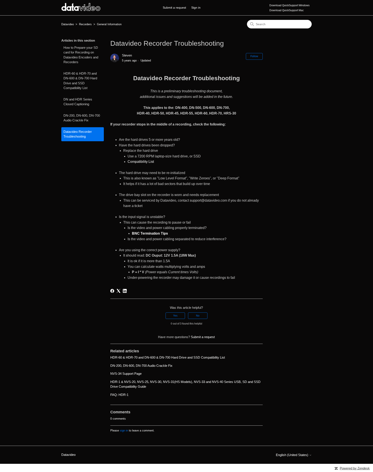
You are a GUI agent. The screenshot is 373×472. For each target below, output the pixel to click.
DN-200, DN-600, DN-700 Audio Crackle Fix (81, 118)
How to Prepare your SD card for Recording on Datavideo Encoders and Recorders (80, 55)
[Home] (80, 10)
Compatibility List (141, 161)
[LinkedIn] (125, 291)
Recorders (85, 24)
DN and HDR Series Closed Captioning (77, 101)
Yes (175, 315)
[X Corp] (118, 291)
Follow (254, 56)
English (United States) (292, 455)
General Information (109, 24)
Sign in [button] (196, 7)
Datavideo (67, 24)
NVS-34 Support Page (126, 373)
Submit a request (174, 7)
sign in (124, 430)
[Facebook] (112, 291)
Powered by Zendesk (355, 468)
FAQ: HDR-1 (119, 395)
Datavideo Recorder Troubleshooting (77, 134)
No (197, 315)
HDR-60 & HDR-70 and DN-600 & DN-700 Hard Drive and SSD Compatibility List (80, 81)
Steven (127, 55)
